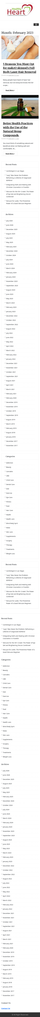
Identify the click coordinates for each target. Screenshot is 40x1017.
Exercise (9, 493)
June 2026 (9, 225)
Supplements (11, 536)
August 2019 (10, 420)
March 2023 (10, 303)
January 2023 (10, 311)
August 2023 (10, 290)
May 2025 (9, 242)
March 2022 (10, 350)
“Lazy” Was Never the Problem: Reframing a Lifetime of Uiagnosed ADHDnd (18, 177)
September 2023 (12, 286)
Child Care (10, 480)
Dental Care (10, 484)
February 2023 (11, 307)
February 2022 (11, 355)
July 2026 (9, 221)
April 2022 (9, 346)
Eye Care (9, 497)
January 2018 (10, 437)
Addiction (9, 463)
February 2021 (11, 394)
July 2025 (9, 238)
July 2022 (9, 333)
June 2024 (9, 264)
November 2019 (11, 407)
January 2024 (10, 277)
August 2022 (10, 329)
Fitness (8, 502)
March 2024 (10, 268)
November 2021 (11, 368)
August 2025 (10, 234)
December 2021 (11, 363)
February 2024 (11, 273)
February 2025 (11, 247)
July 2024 (9, 260)
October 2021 (11, 372)
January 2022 (10, 359)
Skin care (9, 532)
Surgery (9, 541)
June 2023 (9, 294)
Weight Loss (10, 554)
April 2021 (9, 385)
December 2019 (11, 402)
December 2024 (11, 251)
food (7, 506)
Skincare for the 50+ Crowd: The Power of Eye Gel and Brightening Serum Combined (20, 194)
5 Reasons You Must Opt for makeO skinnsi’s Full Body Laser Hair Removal (19, 68)
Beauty (8, 467)
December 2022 (11, 316)
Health (8, 515)
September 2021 (12, 376)
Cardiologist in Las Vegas (15, 171)
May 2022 (9, 342)
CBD (7, 476)
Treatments (10, 549)
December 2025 (11, 229)
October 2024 (11, 255)
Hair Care (9, 510)
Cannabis (9, 471)
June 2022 (9, 337)
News (8, 528)
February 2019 (11, 428)
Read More (10, 90)
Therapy (9, 545)
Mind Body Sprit (12, 523)
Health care (10, 519)
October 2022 (11, 320)
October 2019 (11, 411)
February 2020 (11, 398)
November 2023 (11, 281)
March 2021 (10, 389)
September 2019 (12, 415)
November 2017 (11, 446)
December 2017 (11, 441)
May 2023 (9, 299)
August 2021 (10, 381)
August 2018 (10, 433)
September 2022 (12, 324)
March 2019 (10, 424)
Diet (7, 489)
